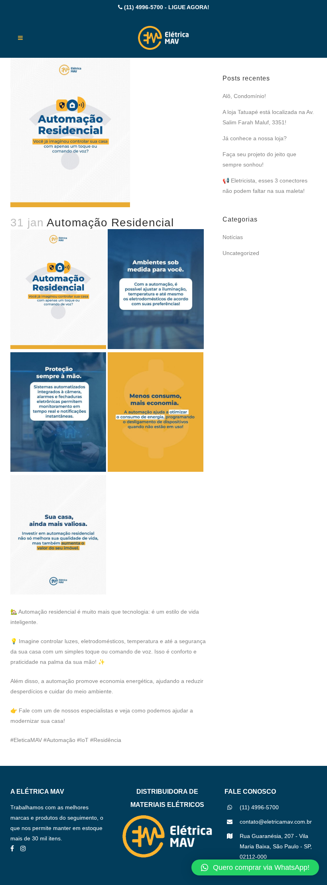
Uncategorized (241, 253)
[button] (255, 867)
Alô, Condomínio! (244, 96)
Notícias (233, 237)
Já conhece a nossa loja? (255, 138)
